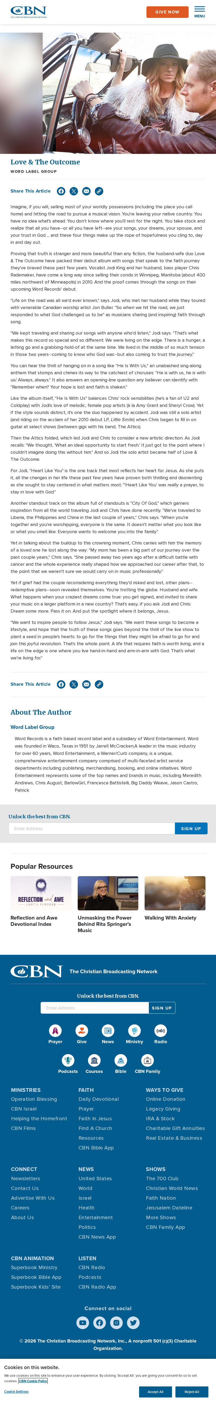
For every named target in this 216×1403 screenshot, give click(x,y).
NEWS (86, 1169)
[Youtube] (82, 1322)
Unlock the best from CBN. (39, 817)
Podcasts (90, 1277)
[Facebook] (61, 191)
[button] (197, 12)
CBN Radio (91, 1267)
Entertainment (95, 1217)
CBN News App (97, 1237)
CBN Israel (24, 1109)
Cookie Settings (16, 1391)
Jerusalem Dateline (169, 1208)
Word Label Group (34, 171)
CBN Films (23, 1128)
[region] (108, 1381)
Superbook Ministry (34, 1267)
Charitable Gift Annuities (175, 1128)
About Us (22, 1217)
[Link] (99, 191)
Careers (20, 1208)
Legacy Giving (163, 1109)
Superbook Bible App (36, 1277)
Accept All (155, 1391)
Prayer (86, 1109)
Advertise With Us (33, 1198)
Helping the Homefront (39, 1119)
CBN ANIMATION (32, 1258)
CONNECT (24, 1169)
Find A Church (95, 1128)
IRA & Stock (160, 1119)
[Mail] (86, 191)
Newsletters (26, 1178)
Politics (87, 1227)
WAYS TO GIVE (164, 1090)
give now (167, 12)
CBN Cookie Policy (33, 1381)
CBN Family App (165, 1227)
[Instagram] (116, 1322)
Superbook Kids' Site (36, 1287)
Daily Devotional (98, 1099)
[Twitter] (74, 191)
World (85, 1188)
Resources (91, 1138)
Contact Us (25, 1188)
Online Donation (166, 1099)
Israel (85, 1198)
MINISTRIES (26, 1090)
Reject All (192, 1391)
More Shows (161, 1217)
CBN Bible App (96, 1148)
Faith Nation (161, 1198)
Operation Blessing (34, 1099)
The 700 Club (162, 1178)
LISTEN (87, 1258)
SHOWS (155, 1169)
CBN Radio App (97, 1287)
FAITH (86, 1090)
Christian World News (172, 1188)
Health (86, 1208)
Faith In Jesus (95, 1119)
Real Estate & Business (174, 1138)
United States (95, 1178)
